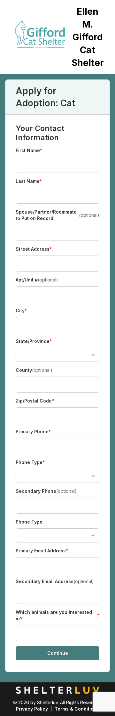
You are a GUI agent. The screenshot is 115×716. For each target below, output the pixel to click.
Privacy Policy (32, 709)
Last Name (29, 181)
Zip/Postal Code (35, 401)
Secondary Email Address (55, 581)
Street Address (34, 249)
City (27, 311)
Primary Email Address (42, 551)
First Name (29, 151)
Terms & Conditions (77, 709)
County (34, 370)
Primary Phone (33, 432)
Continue (57, 653)
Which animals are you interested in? (57, 615)
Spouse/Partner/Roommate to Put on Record (57, 215)
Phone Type (30, 463)
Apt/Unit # (37, 279)
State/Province (34, 341)
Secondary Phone (46, 491)
